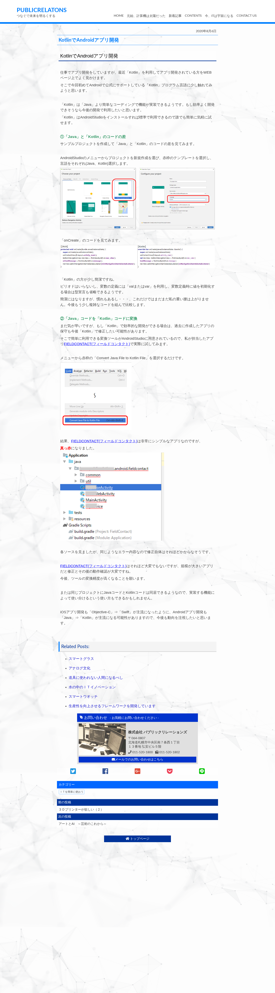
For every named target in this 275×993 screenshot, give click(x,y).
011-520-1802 (169, 752)
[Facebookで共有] (105, 772)
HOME (119, 15)
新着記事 (175, 15)
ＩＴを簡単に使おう (71, 792)
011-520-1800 (142, 752)
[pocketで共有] (170, 772)
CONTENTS (193, 15)
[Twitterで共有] (73, 772)
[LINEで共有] (202, 772)
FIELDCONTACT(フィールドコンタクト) (97, 344)
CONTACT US (247, 15)
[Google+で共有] (137, 772)
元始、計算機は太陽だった (146, 15)
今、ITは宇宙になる (219, 15)
